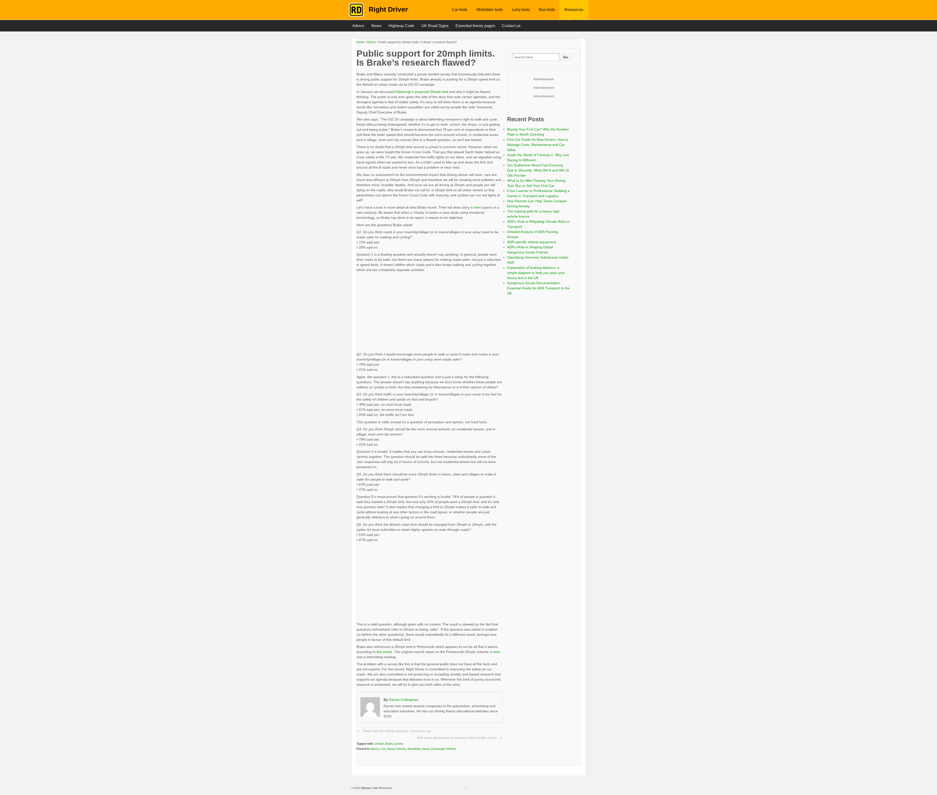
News (376, 26)
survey (399, 743)
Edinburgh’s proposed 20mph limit (422, 92)
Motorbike (414, 749)
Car (383, 749)
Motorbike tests (490, 10)
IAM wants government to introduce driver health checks (457, 738)
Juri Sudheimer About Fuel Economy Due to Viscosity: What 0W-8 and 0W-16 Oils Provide (538, 170)
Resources (573, 10)
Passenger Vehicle (443, 749)
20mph (379, 743)
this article (384, 652)
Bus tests (547, 10)
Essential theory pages (475, 26)
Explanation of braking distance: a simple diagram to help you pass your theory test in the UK (536, 273)
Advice (358, 26)
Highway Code (401, 26)
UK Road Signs (434, 26)
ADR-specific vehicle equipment (531, 242)
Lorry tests (521, 10)
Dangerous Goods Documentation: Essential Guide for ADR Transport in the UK (538, 288)
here (478, 207)
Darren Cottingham (403, 700)
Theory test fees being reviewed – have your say (396, 731)
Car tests (459, 10)
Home (360, 42)
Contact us (511, 26)
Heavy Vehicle (396, 749)
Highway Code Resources (376, 787)
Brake (389, 743)
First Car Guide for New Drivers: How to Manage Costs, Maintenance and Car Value (537, 145)
